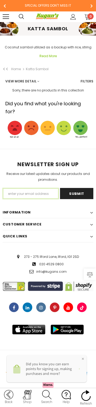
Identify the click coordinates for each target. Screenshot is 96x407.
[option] (48, 5)
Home (16, 69)
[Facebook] (14, 307)
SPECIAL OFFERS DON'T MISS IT (48, 5)
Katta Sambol (37, 69)
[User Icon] (73, 17)
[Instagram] (41, 307)
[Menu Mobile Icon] (6, 17)
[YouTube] (68, 307)
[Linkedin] (27, 307)
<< (6, 69)
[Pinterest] (54, 307)
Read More (48, 56)
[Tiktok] (82, 307)
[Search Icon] (27, 16)
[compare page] (90, 274)
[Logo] (47, 16)
